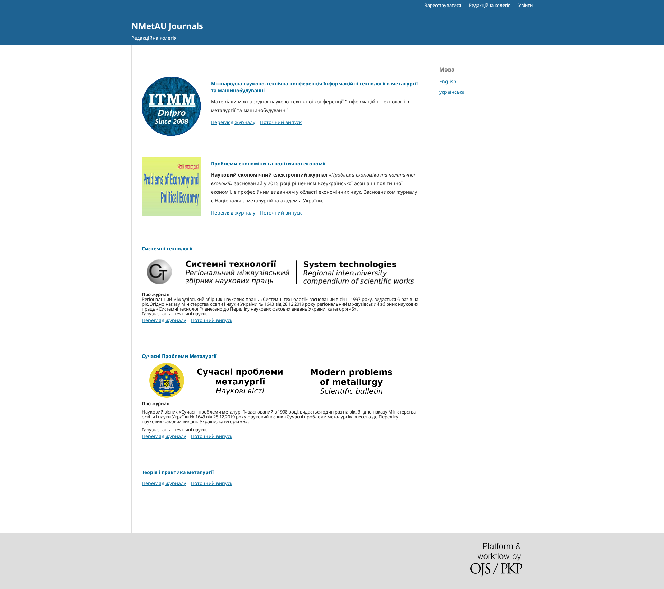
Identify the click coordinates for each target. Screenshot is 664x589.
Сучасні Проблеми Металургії (179, 356)
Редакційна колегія (154, 38)
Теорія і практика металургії (178, 472)
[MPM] (280, 380)
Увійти (525, 5)
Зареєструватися (443, 5)
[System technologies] (280, 272)
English (447, 81)
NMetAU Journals (167, 25)
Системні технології (167, 248)
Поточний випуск (281, 122)
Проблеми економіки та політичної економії (268, 163)
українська (452, 91)
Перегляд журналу (233, 122)
